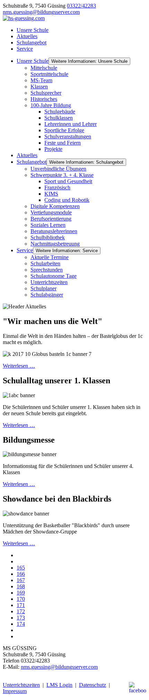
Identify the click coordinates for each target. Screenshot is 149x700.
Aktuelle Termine (49, 257)
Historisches (43, 99)
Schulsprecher (45, 93)
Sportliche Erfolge (64, 130)
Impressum (15, 691)
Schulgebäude (59, 111)
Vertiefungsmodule (51, 212)
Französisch (57, 187)
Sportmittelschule (49, 74)
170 (21, 599)
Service (25, 49)
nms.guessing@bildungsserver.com (41, 12)
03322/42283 (81, 6)
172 (21, 611)
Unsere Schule (33, 30)
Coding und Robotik (66, 200)
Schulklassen (58, 118)
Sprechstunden (46, 270)
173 (21, 618)
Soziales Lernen (47, 225)
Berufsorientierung (50, 219)
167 (21, 580)
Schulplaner (43, 288)
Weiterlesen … (19, 366)
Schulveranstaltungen (67, 136)
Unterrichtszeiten (49, 282)
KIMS (51, 194)
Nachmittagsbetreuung (55, 244)
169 (21, 593)
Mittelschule (43, 68)
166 (21, 574)
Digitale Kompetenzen (55, 206)
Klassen (39, 86)
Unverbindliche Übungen (58, 169)
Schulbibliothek (47, 237)
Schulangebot (31, 42)
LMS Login (59, 685)
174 (21, 624)
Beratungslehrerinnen (53, 231)
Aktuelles (27, 36)
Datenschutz (92, 685)
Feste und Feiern (62, 143)
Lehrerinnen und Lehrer (70, 124)
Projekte (53, 149)
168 (21, 586)
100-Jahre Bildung (50, 105)
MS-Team (41, 80)
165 (21, 568)
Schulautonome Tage (53, 276)
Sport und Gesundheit (68, 181)
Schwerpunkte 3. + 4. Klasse (62, 175)
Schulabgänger (46, 295)
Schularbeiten (45, 263)
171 (21, 605)
